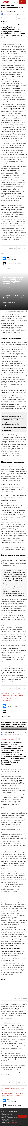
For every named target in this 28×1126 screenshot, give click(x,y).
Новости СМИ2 (5, 269)
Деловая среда (4, 1090)
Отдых (13, 693)
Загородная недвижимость (7, 1093)
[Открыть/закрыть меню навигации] (14, 2)
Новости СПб (14, 697)
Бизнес (3, 1095)
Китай (15, 695)
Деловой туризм (15, 1088)
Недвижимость (19, 1093)
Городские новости (18, 699)
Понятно (22, 1117)
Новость (7, 693)
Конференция (10, 1095)
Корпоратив (13, 1090)
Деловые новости (5, 697)
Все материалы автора (7, 18)
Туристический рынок (6, 695)
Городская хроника (5, 700)
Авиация (21, 695)
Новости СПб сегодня (6, 699)
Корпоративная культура (7, 1092)
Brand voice (17, 1095)
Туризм (18, 693)
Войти (23, 2)
